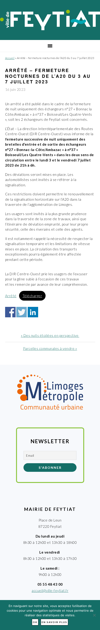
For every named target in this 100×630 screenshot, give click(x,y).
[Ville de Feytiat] (50, 29)
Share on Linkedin (33, 312)
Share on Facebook (10, 312)
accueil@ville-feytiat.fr (50, 590)
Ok (35, 622)
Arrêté (11, 296)
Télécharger (32, 296)
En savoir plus (54, 622)
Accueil (10, 58)
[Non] (94, 615)
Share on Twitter (21, 312)
